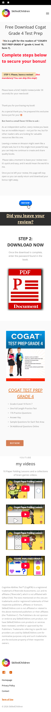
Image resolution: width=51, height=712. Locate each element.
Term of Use (7, 699)
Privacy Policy (8, 685)
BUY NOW (15, 443)
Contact (5, 691)
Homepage (7, 680)
